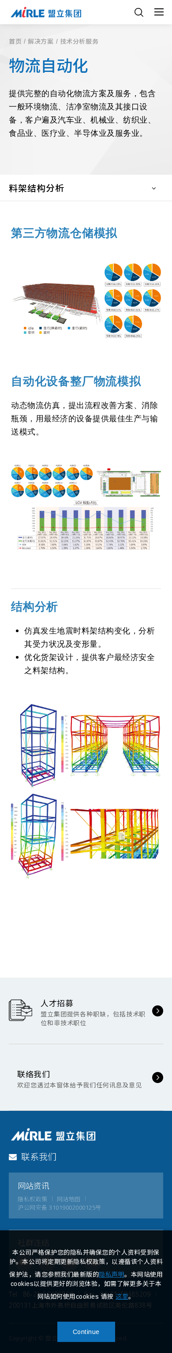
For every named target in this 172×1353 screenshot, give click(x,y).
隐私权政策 (33, 1199)
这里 (122, 1296)
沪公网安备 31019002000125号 (59, 1207)
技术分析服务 (79, 41)
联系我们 (38, 1157)
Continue (86, 1331)
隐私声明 (111, 1274)
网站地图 (69, 1199)
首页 (15, 41)
